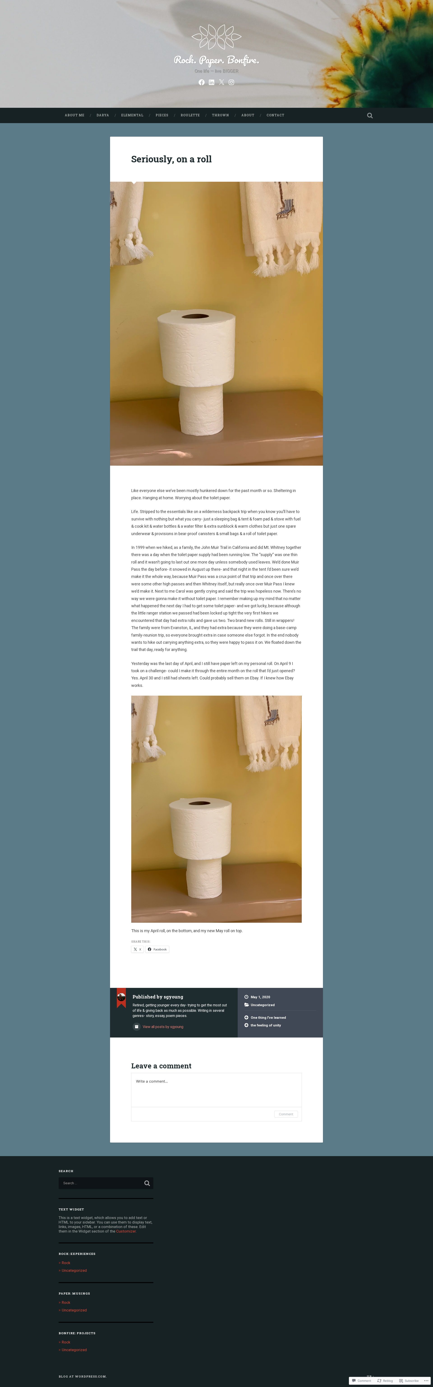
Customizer (126, 1231)
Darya (103, 115)
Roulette (190, 115)
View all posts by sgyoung (162, 1027)
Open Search (369, 115)
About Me (74, 115)
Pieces (162, 115)
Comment (286, 1114)
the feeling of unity (266, 1025)
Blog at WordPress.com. (83, 1376)
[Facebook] (201, 81)
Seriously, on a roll (171, 159)
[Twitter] (221, 81)
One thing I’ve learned (268, 1018)
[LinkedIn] (211, 81)
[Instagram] (231, 81)
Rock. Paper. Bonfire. (216, 59)
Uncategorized (263, 1005)
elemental (132, 115)
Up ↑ (370, 1376)
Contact (275, 115)
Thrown (220, 115)
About (247, 115)
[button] (216, 809)
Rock (66, 1262)
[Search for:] (106, 1183)
